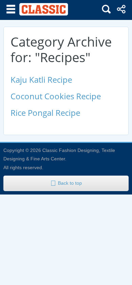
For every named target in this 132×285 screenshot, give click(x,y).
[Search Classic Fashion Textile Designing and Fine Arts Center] (106, 9)
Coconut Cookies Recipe (55, 96)
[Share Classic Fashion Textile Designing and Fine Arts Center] (121, 9)
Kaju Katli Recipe (41, 79)
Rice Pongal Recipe (45, 112)
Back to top (70, 183)
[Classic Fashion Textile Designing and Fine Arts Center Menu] (10, 9)
